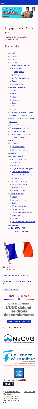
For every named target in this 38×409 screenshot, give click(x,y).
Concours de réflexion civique (20, 125)
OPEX (14, 109)
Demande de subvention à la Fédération (22, 214)
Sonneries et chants (19, 137)
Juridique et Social (16, 156)
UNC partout (18, 75)
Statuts (14, 81)
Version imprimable (12, 392)
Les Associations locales (21, 78)
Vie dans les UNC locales (18, 181)
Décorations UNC (18, 209)
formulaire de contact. (11, 290)
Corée (14, 97)
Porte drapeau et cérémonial (19, 134)
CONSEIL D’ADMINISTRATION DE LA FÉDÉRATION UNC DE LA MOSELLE (21, 119)
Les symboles (19, 72)
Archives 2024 (17, 187)
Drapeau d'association (17, 131)
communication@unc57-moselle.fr (15, 276)
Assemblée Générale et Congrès (21, 112)
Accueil (12, 53)
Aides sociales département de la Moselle (23, 176)
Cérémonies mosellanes (20, 150)
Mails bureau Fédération (20, 200)
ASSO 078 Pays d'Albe (20, 231)
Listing (14, 197)
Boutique (15, 203)
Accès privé (13, 225)
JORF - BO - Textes (19, 159)
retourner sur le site (12, 39)
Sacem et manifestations (20, 172)
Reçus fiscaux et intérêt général (23, 169)
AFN (13, 106)
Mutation (15, 219)
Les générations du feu (17, 87)
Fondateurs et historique (20, 65)
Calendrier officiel (18, 147)
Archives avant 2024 (19, 190)
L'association (14, 62)
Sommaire (13, 56)
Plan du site (7, 394)
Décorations (16, 162)
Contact (12, 59)
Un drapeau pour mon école (19, 128)
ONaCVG (12, 140)
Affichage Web (29, 392)
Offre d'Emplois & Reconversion (23, 222)
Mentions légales (18, 84)
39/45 (14, 93)
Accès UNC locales (16, 194)
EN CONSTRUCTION (17, 228)
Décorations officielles (20, 206)
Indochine (15, 100)
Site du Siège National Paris (19, 321)
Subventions (16, 165)
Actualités (13, 153)
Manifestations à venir (20, 184)
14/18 (14, 90)
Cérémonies (13, 143)
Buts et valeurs (17, 68)
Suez (14, 103)
